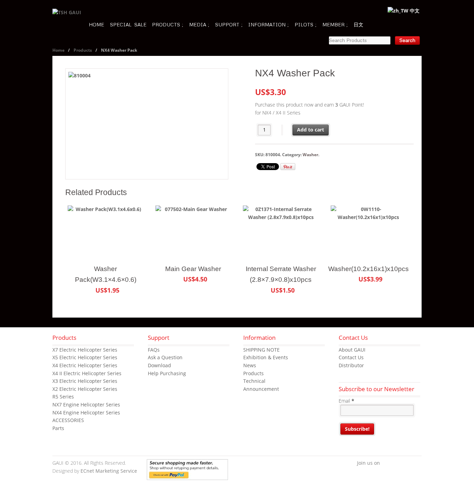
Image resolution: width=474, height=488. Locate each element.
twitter (395, 463)
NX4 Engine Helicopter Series (86, 412)
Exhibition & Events (265, 357)
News (249, 365)
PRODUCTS (166, 24)
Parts (58, 428)
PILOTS (304, 24)
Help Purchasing (167, 373)
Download (159, 365)
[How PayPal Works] (187, 475)
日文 (358, 24)
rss (416, 463)
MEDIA (197, 24)
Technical (254, 381)
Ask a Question (165, 357)
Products (83, 50)
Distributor (351, 365)
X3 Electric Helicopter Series (84, 381)
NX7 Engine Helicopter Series (86, 404)
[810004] (146, 123)
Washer (310, 155)
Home (58, 50)
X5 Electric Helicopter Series (84, 357)
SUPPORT (227, 24)
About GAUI (352, 349)
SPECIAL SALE (128, 24)
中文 (414, 10)
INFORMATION (267, 24)
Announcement (261, 389)
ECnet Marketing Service (109, 471)
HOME (96, 24)
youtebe (406, 463)
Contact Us (351, 357)
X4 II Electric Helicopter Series (86, 373)
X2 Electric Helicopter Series (84, 389)
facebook (385, 463)
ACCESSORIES (68, 420)
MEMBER (333, 24)
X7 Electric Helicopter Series (84, 349)
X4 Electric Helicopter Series (84, 365)
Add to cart (310, 129)
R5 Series (63, 396)
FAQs (154, 349)
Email (346, 400)
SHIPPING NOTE (261, 349)
